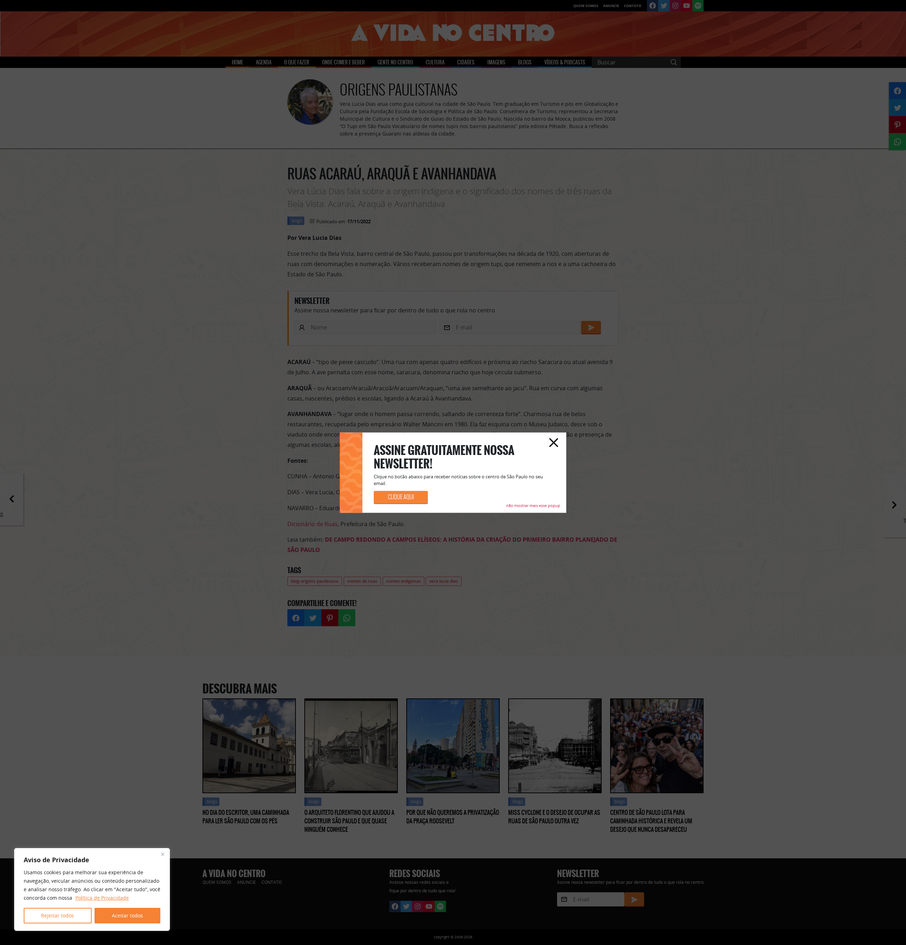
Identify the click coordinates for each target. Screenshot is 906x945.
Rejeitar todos (57, 915)
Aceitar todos (127, 915)
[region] (92, 889)
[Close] (162, 854)
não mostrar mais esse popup (533, 505)
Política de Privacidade (102, 897)
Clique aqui (401, 497)
